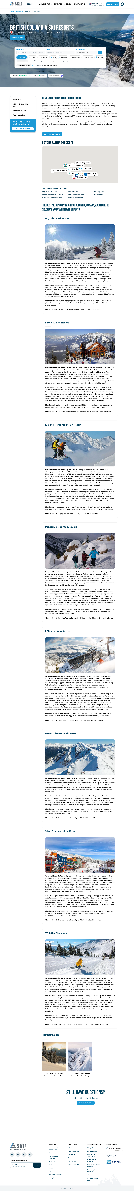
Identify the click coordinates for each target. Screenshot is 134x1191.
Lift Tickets (76, 57)
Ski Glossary (90, 1175)
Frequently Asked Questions (53, 1157)
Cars (54, 57)
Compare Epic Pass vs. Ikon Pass (93, 1170)
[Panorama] (80, 168)
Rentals (100, 57)
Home (12, 11)
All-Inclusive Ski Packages (91, 1160)
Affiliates (70, 1148)
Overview (17, 100)
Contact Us (51, 1161)
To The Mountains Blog (92, 1179)
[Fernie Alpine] (85, 175)
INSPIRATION (58, 4)
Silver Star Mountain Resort (52, 198)
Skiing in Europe (92, 1151)
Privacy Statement (53, 1178)
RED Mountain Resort (76, 195)
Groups (70, 1157)
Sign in (34, 65)
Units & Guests (80, 49)
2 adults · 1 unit (83, 52)
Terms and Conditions (55, 1174)
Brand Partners (72, 1161)
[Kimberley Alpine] (81, 173)
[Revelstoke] (72, 165)
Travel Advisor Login (74, 1151)
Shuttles (64, 57)
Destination (20, 49)
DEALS (68, 4)
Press (50, 1164)
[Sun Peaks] (65, 165)
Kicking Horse (99, 192)
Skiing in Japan (91, 1148)
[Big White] (69, 173)
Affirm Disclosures (73, 1164)
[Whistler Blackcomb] (52, 171)
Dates (48, 49)
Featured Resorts (20, 111)
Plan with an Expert (52, 134)
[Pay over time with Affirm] (55, 76)
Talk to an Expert (23, 129)
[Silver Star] (68, 169)
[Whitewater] (76, 175)
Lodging (23, 57)
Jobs (49, 1171)
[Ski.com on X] (18, 1154)
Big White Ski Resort (49, 192)
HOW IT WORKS (79, 4)
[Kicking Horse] (77, 163)
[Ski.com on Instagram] (24, 1154)
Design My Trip (17, 37)
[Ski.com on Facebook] (12, 1154)
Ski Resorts (19, 11)
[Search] (100, 52)
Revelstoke (98, 195)
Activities (44, 57)
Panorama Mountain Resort (52, 195)
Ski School (89, 57)
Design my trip (112, 4)
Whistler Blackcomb (75, 198)
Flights (33, 57)
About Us (51, 1153)
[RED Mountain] (74, 177)
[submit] (37, 1165)
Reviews (50, 1168)
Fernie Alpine (73, 192)
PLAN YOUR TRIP (43, 4)
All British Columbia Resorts (20, 105)
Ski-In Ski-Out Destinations (91, 1155)
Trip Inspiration (19, 115)
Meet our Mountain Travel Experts (54, 1148)
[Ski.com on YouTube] (30, 1154)
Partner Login (72, 1154)
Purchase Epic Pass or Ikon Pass (93, 1165)
